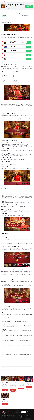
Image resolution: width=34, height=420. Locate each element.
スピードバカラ (21, 382)
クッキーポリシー (10, 410)
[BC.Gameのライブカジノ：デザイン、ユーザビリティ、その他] (5, 51)
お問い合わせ (24, 410)
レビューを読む (28, 43)
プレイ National (28, 58)
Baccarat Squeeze (29, 382)
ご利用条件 (18, 410)
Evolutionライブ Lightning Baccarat (5, 400)
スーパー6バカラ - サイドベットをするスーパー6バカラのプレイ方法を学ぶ (5, 383)
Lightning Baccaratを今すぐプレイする (5, 404)
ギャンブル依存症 (20, 410)
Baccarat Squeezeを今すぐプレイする (29, 387)
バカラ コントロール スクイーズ (13, 382)
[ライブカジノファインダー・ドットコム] (3, 1)
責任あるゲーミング (14, 410)
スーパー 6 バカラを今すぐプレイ (5, 390)
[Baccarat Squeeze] (29, 381)
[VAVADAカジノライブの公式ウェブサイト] (5, 47)
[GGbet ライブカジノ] (5, 43)
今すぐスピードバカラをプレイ (21, 388)
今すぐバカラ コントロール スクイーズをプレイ (13, 390)
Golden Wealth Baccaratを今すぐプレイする (29, 6)
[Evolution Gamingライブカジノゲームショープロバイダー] (6, 6)
